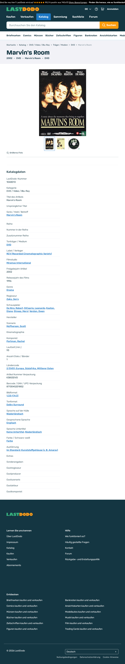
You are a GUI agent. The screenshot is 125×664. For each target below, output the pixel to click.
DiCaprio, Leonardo (34, 308)
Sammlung (60, 16)
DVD (47, 58)
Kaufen (10, 16)
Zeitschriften (63, 35)
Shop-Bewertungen (78, 2)
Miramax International (19, 263)
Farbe (10, 441)
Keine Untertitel (15, 432)
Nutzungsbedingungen (67, 657)
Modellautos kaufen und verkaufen (83, 611)
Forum (93, 16)
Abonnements (14, 565)
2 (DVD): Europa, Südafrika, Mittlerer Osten (30, 368)
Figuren (78, 35)
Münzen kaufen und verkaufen (22, 611)
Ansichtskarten (108, 35)
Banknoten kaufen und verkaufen (82, 600)
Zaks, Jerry (13, 299)
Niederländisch (15, 413)
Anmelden (112, 9)
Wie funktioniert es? (75, 536)
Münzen (38, 35)
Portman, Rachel (16, 341)
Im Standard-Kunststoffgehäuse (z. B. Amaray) (32, 450)
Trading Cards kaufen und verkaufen (83, 629)
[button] (102, 9)
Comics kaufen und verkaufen (22, 606)
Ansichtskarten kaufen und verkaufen (84, 606)
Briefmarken (14, 35)
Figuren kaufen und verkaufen (22, 629)
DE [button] (86, 9)
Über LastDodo (14, 536)
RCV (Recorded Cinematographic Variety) (29, 253)
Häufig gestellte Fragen (77, 542)
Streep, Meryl (21, 311)
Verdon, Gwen (37, 311)
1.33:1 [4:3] (12, 395)
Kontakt (69, 548)
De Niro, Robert (15, 308)
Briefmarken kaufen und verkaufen (24, 600)
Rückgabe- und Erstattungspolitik (82, 559)
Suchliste (78, 16)
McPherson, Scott (16, 326)
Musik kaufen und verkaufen (79, 617)
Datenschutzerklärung (90, 657)
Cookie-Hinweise (110, 657)
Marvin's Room (33, 58)
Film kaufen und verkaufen (78, 623)
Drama (10, 290)
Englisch (11, 422)
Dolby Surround (15, 404)
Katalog (43, 16)
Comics (27, 35)
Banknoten (91, 35)
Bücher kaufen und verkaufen (22, 617)
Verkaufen (27, 16)
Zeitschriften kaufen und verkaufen (25, 623)
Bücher (49, 35)
